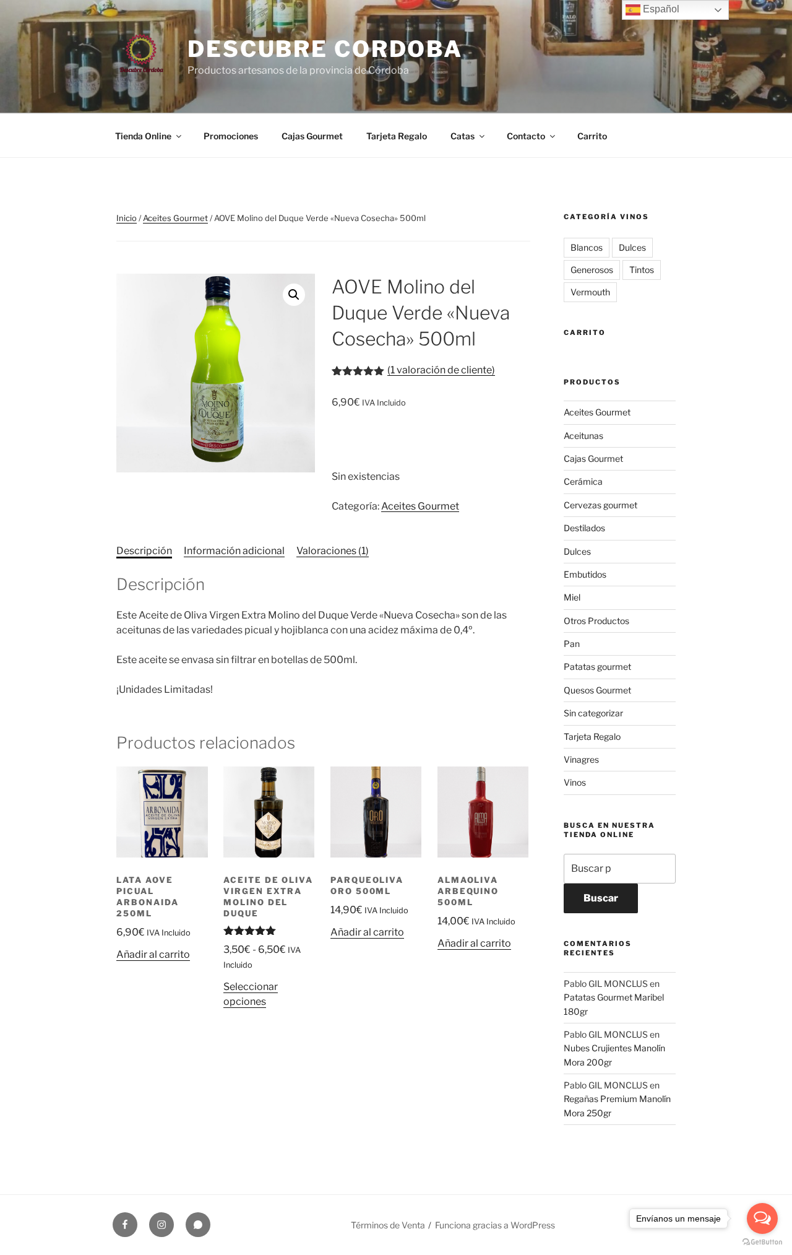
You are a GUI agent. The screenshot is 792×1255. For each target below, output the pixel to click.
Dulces (632, 247)
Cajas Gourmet (312, 136)
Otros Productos (596, 620)
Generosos (591, 269)
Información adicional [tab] (234, 551)
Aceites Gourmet (175, 218)
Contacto (526, 136)
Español (659, 9)
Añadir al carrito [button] (153, 954)
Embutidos (585, 574)
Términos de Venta (388, 1225)
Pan (572, 643)
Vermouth (590, 292)
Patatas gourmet (597, 666)
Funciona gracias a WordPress (495, 1225)
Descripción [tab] (144, 551)
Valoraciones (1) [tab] (332, 551)
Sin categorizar (593, 713)
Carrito (592, 136)
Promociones (231, 136)
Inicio (126, 218)
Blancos (586, 247)
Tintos (641, 269)
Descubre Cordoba (325, 49)
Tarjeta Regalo (396, 136)
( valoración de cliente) (441, 370)
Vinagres (581, 759)
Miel (572, 597)
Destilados (584, 528)
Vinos (575, 782)
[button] (294, 295)
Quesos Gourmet (597, 690)
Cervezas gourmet (600, 505)
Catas (462, 136)
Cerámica (583, 481)
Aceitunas (583, 435)
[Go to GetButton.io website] (762, 1242)
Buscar (600, 898)
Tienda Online (143, 136)
